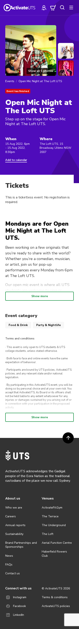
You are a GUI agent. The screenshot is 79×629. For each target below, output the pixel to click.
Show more (39, 296)
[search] (62, 7)
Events (9, 81)
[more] (71, 7)
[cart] (53, 7)
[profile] (44, 7)
